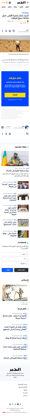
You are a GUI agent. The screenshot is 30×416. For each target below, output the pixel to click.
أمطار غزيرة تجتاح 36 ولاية (16, 338)
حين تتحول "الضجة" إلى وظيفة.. (9, 185)
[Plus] (2, 31)
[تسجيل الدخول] (10, 3)
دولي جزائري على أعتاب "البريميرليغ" (9, 223)
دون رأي (23, 263)
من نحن (25, 395)
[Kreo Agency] (4, 412)
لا (24, 259)
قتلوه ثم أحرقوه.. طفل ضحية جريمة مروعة (14, 317)
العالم (9, 7)
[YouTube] (18, 404)
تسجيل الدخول (11, 99)
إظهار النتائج (21, 270)
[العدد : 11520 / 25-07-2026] (15, 293)
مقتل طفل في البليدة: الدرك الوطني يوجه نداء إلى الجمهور (14, 328)
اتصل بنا (25, 393)
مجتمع (3, 7)
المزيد (28, 282)
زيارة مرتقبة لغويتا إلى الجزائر (17, 170)
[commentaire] (14, 31)
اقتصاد (21, 7)
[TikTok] (15, 404)
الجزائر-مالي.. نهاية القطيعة (9, 234)
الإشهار (25, 390)
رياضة (15, 7)
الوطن (27, 7)
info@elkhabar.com (15, 410)
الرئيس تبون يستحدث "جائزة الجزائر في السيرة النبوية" (10, 211)
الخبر (27, 30)
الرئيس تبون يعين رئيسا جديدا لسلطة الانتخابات (9, 198)
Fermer (28, 2)
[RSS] (10, 404)
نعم (24, 254)
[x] (6, 31)
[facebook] (10, 31)
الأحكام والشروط (23, 387)
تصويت (8, 270)
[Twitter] (12, 404)
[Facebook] (20, 404)
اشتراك (15, 95)
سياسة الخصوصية (22, 384)
